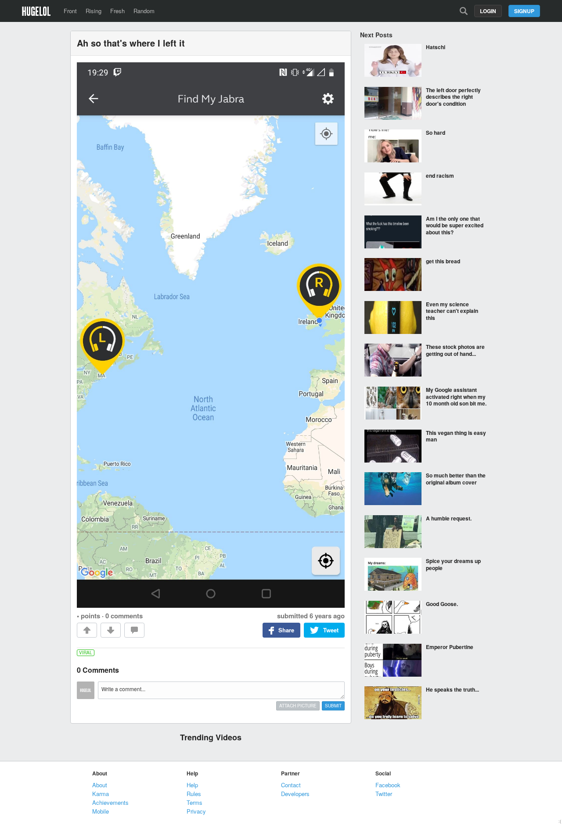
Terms (194, 802)
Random (144, 11)
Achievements (110, 802)
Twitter (383, 793)
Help (192, 785)
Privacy (196, 811)
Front (70, 11)
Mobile (100, 811)
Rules (194, 793)
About (99, 785)
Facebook (387, 785)
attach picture (298, 706)
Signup (524, 11)
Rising (93, 11)
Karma (100, 793)
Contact (291, 785)
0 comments (124, 616)
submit (333, 706)
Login (488, 11)
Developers (295, 793)
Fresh (117, 11)
